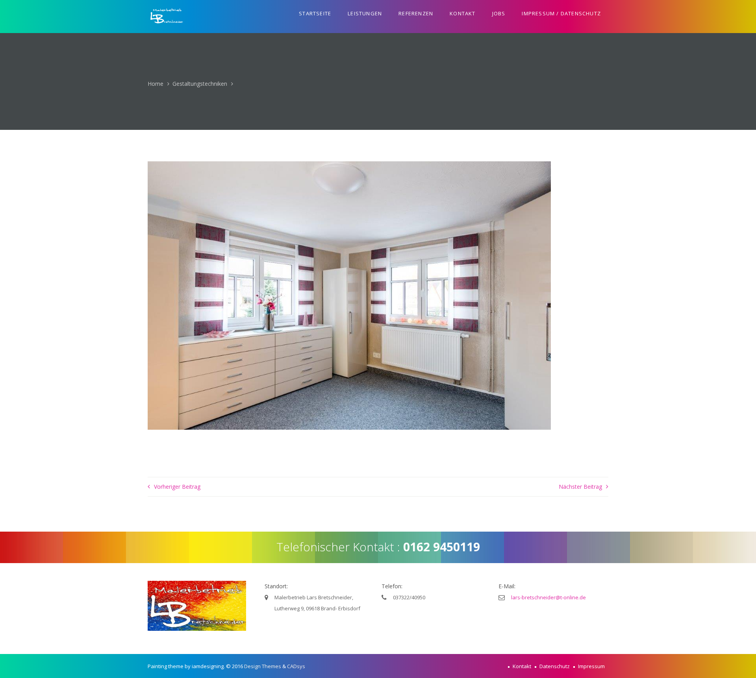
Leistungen (365, 13)
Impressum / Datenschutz (561, 13)
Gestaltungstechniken (199, 83)
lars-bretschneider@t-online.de (548, 597)
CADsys (296, 666)
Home (155, 83)
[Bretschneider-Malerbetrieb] (167, 16)
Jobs (499, 13)
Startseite (315, 13)
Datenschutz (554, 666)
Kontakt (462, 13)
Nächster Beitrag (580, 486)
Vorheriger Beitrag (177, 486)
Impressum (591, 666)
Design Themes (262, 666)
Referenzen (415, 13)
